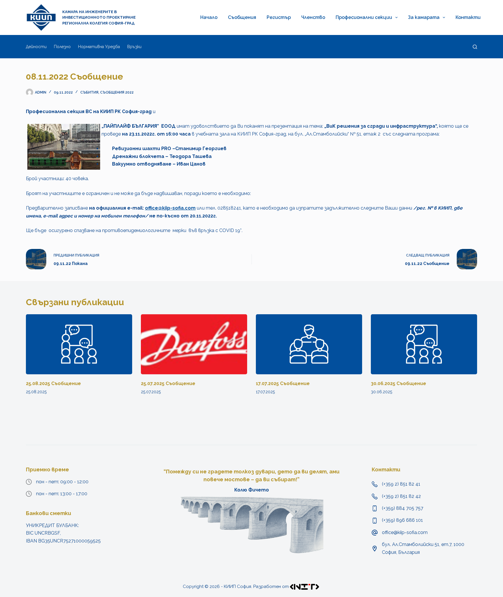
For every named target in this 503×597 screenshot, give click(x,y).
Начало (208, 17)
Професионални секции (364, 17)
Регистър (279, 17)
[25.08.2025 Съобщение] (79, 344)
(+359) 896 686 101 (402, 520)
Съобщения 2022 (117, 92)
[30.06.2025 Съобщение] (424, 344)
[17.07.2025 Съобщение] (309, 344)
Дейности (36, 46)
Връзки (134, 46)
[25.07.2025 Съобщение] (194, 344)
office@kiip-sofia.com (170, 208)
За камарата (424, 17)
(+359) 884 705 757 (402, 508)
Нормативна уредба (99, 46)
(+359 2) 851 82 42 (401, 496)
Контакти (468, 17)
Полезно (62, 46)
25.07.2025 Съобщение (168, 383)
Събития (89, 92)
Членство (313, 17)
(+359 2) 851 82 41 (401, 484)
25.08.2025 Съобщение (53, 383)
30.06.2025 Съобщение (398, 383)
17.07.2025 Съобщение (283, 383)
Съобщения (242, 17)
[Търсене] (475, 47)
